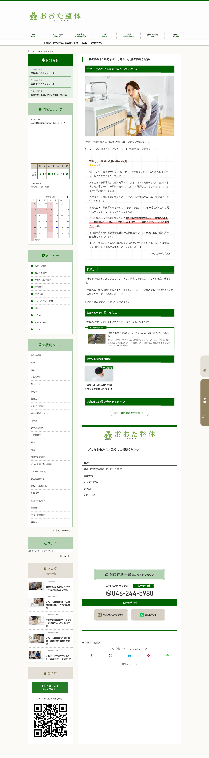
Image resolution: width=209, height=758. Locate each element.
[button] (91, 655)
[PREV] (33, 196)
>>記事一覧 (50, 573)
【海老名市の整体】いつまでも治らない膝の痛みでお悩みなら (138, 335)
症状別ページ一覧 (62, 530)
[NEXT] (67, 196)
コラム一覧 (65, 555)
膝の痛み (97, 643)
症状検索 (204, 366)
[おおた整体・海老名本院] (55, 16)
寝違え (88, 643)
